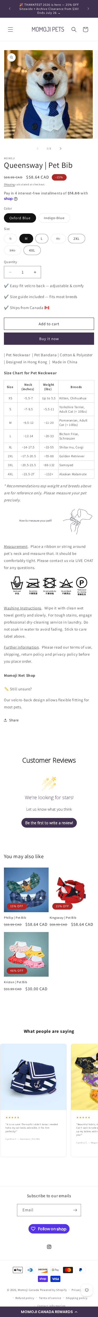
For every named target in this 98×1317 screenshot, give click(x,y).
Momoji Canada (28, 1290)
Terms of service (50, 1298)
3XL (15, 251)
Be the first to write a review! (49, 822)
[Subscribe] (75, 1210)
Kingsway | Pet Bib (63, 917)
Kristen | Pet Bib (15, 982)
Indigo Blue (57, 219)
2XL (76, 238)
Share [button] (14, 720)
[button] (49, 1312)
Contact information (51, 1306)
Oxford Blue (20, 218)
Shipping (9, 184)
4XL (32, 250)
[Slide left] (37, 148)
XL (61, 239)
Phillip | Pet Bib (15, 917)
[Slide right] (60, 148)
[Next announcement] (88, 8)
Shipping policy (77, 1298)
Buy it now (49, 338)
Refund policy (24, 1298)
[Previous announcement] (9, 8)
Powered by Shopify (53, 1290)
